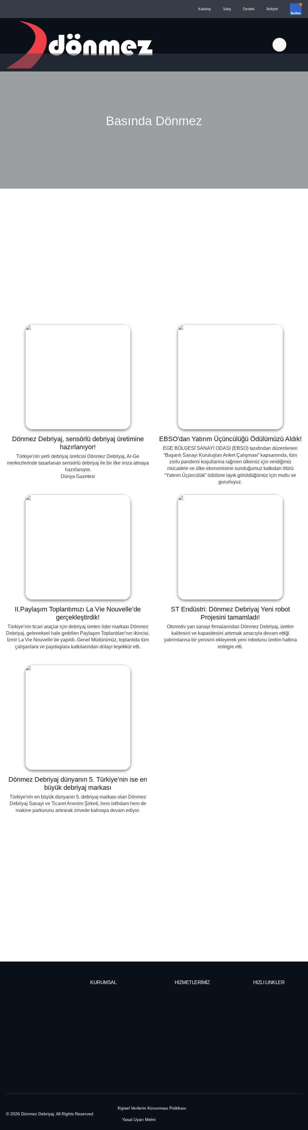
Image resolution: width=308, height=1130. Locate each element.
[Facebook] (246, 1114)
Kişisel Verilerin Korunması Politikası (152, 1108)
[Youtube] (263, 1114)
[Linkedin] (279, 1114)
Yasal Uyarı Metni (139, 1119)
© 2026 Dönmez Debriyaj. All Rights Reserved (49, 1113)
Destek (248, 9)
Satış (227, 9)
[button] (295, 45)
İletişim (272, 9)
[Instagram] (295, 1114)
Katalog (204, 9)
